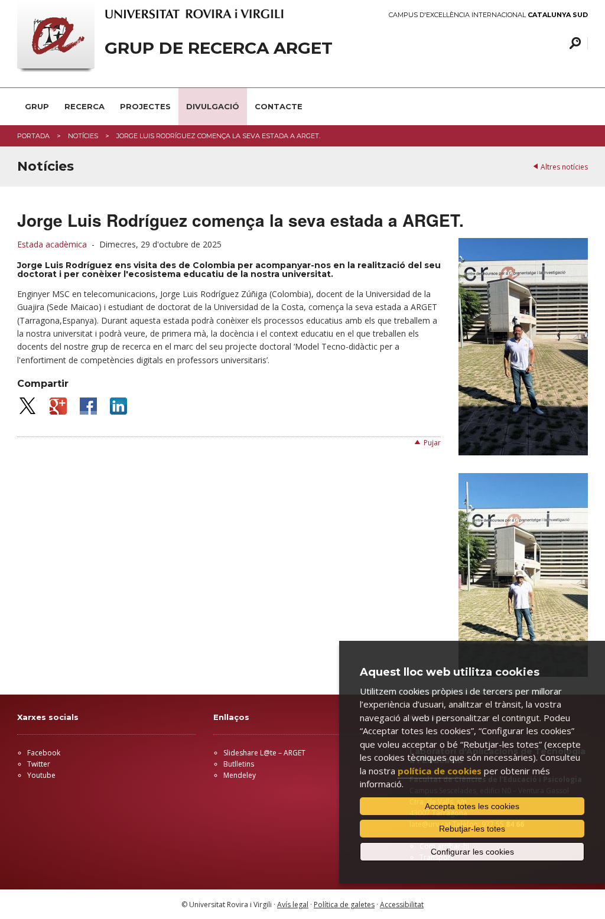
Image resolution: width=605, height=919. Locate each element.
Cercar (573, 43)
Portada (33, 136)
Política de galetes (344, 905)
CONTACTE (278, 106)
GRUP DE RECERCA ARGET (219, 48)
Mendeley (239, 775)
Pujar (432, 443)
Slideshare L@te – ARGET (264, 753)
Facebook (43, 753)
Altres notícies (564, 167)
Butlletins (238, 764)
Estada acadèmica (52, 244)
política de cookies (440, 771)
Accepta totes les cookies (472, 806)
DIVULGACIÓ (212, 106)
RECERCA (84, 106)
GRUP (37, 106)
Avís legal (292, 905)
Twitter (38, 764)
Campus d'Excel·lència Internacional (488, 15)
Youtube (41, 775)
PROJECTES (145, 106)
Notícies (83, 136)
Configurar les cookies (472, 851)
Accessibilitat (402, 905)
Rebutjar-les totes (472, 828)
